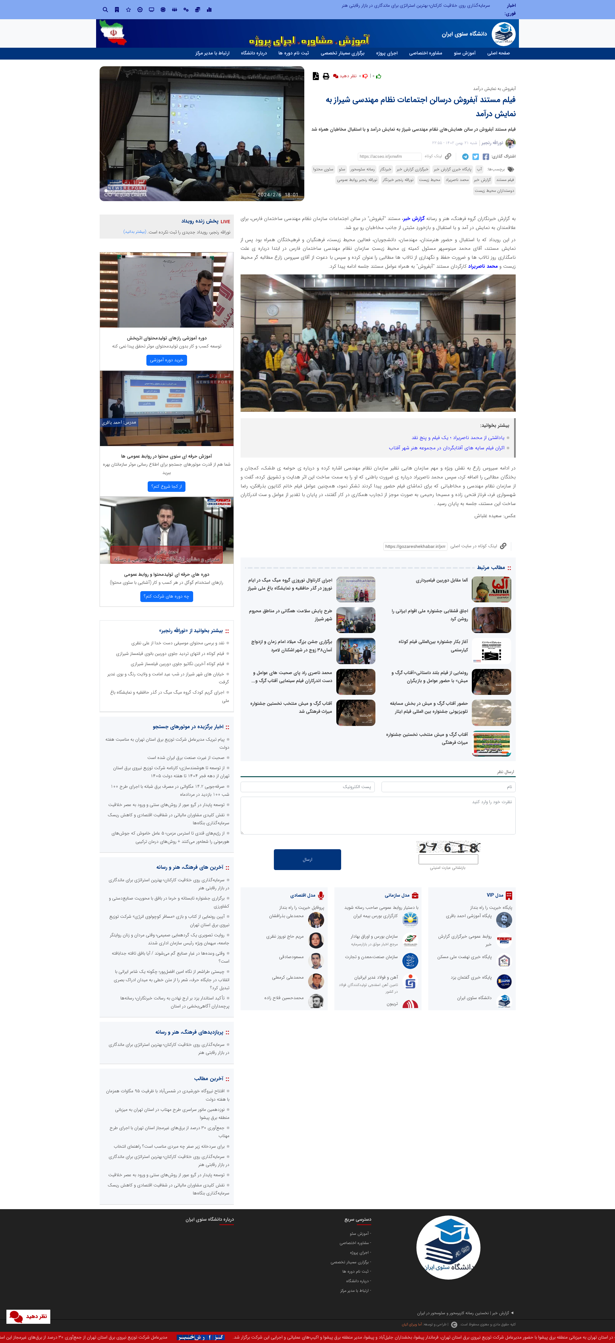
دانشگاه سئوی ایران (474, 997)
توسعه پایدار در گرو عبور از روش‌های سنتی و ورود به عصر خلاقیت (166, 804)
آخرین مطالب (208, 1079)
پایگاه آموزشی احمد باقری (469, 915)
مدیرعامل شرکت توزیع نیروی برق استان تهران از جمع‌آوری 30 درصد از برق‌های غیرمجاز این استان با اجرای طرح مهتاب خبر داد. (222, 1337)
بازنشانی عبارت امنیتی (447, 868)
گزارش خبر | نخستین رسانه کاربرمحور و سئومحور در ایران (463, 1313)
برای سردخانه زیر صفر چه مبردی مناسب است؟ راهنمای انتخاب (169, 1146)
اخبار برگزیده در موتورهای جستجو (188, 727)
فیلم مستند (505, 180)
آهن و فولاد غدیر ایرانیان (376, 977)
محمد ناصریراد (457, 180)
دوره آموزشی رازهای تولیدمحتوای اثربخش (167, 338)
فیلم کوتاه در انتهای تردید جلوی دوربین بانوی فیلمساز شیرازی (170, 653)
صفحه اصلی (498, 53)
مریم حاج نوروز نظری (285, 936)
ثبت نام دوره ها (293, 53)
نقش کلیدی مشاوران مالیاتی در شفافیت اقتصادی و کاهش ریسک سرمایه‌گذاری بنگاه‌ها (412, 5)
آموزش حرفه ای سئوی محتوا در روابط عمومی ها (166, 456)
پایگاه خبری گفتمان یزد (471, 977)
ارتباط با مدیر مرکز (212, 53)
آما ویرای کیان (412, 1324)
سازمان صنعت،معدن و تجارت (371, 956)
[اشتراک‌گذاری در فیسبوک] (485, 156)
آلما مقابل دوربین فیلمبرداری (442, 580)
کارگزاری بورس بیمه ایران (375, 915)
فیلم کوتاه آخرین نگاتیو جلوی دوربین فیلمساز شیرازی (177, 663)
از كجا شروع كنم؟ (167, 486)
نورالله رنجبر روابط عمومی (357, 180)
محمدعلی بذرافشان (286, 915)
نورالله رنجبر (492, 142)
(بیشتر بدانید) (135, 232)
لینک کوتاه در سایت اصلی (473, 545)
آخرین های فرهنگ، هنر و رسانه (189, 867)
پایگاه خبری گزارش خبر (453, 169)
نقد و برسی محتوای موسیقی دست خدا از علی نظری (177, 643)
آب (479, 169)
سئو (342, 169)
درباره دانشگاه (254, 53)
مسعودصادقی (291, 956)
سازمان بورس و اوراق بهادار (374, 936)
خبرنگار (385, 169)
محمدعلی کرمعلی (288, 977)
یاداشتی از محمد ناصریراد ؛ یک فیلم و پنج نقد (458, 438)
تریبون (392, 1003)
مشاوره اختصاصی (425, 53)
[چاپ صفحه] (325, 75)
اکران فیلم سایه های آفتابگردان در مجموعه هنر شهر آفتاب (446, 448)
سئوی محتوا (323, 169)
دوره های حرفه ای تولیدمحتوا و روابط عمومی (166, 574)
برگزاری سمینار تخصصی (343, 53)
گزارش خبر (482, 180)
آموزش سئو (465, 53)
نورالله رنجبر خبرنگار (398, 180)
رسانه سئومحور (363, 169)
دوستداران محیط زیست (494, 191)
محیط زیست (429, 180)
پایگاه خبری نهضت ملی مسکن (464, 956)
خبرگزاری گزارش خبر (413, 169)
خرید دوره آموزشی (166, 359)
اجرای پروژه (387, 53)
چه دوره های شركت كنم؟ (166, 596)
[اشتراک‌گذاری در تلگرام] (465, 156)
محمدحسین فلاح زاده (284, 997)
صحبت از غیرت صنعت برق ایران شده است (186, 757)
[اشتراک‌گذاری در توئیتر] (475, 156)
